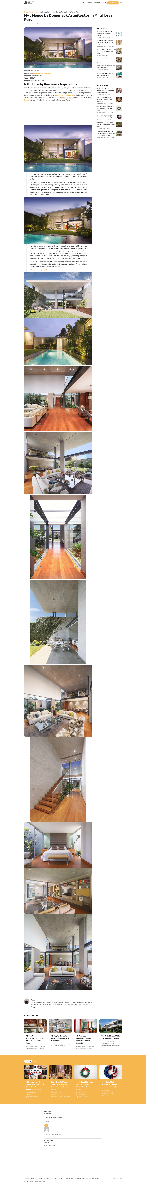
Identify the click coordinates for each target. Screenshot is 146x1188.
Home (26, 12)
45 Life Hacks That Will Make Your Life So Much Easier (105, 66)
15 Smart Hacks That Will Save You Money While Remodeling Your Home (106, 51)
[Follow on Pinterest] (34, 1008)
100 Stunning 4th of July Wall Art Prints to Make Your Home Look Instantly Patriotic (105, 90)
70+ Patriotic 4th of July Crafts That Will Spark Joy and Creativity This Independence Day (105, 133)
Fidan (27, 24)
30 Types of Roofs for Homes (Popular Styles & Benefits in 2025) (104, 42)
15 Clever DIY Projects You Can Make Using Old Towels (105, 74)
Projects (33, 12)
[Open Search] (121, 2)
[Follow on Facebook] (114, 1178)
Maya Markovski (32, 1092)
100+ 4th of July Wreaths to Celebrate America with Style (104, 116)
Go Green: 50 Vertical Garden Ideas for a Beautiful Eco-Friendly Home (105, 124)
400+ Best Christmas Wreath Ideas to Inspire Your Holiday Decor (104, 108)
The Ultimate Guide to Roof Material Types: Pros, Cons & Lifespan (104, 33)
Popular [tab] (36, 1061)
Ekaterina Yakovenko (108, 1041)
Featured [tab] (28, 1061)
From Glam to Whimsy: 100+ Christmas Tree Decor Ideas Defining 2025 (104, 99)
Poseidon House (67, 97)
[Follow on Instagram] (117, 1178)
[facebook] (32, 1008)
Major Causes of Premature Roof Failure (105, 59)
